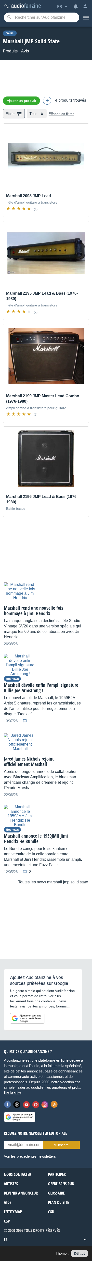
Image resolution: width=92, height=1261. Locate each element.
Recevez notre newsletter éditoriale (35, 1133)
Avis (25, 51)
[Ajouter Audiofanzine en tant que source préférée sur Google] (27, 1018)
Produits (10, 51)
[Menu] (85, 17)
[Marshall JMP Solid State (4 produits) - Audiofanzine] (22, 6)
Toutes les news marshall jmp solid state (53, 882)
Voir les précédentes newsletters (30, 1156)
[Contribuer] (47, 101)
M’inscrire (61, 1145)
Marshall (13, 41)
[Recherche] (9, 17)
